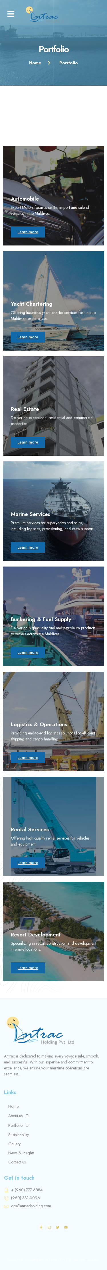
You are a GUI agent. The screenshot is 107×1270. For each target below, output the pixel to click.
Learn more (28, 232)
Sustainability (18, 1135)
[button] (11, 14)
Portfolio (15, 1125)
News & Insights (21, 1153)
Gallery (14, 1144)
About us (15, 1116)
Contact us (17, 1162)
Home (13, 1106)
